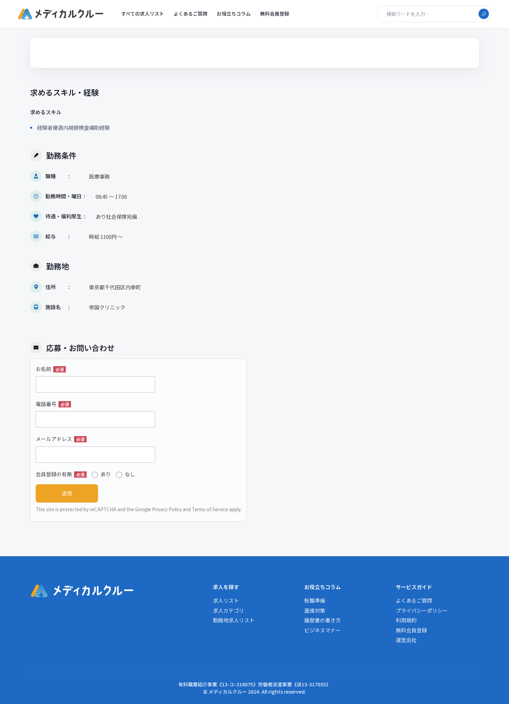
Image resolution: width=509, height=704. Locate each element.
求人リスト (226, 600)
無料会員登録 (274, 13)
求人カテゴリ (228, 610)
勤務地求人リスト (233, 620)
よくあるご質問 (190, 13)
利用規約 (406, 620)
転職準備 (314, 600)
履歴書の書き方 (322, 620)
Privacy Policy (167, 509)
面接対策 (314, 610)
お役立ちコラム (234, 13)
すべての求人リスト (142, 13)
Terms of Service (210, 509)
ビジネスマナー (322, 630)
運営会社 (406, 639)
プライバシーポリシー (422, 610)
